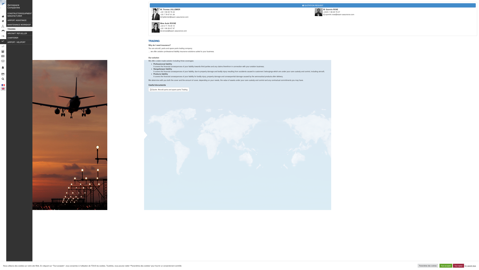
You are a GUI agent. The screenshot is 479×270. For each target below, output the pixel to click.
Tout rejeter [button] (458, 265)
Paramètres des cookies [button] (428, 265)
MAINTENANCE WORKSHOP (19, 24)
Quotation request (313, 5)
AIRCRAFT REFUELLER (17, 33)
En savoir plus (470, 266)
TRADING (11, 29)
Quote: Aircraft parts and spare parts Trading (169, 89)
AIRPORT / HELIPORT (16, 42)
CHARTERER (12, 37)
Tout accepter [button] (446, 265)
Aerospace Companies (13, 6)
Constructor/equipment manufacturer (19, 14)
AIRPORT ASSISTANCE (16, 20)
